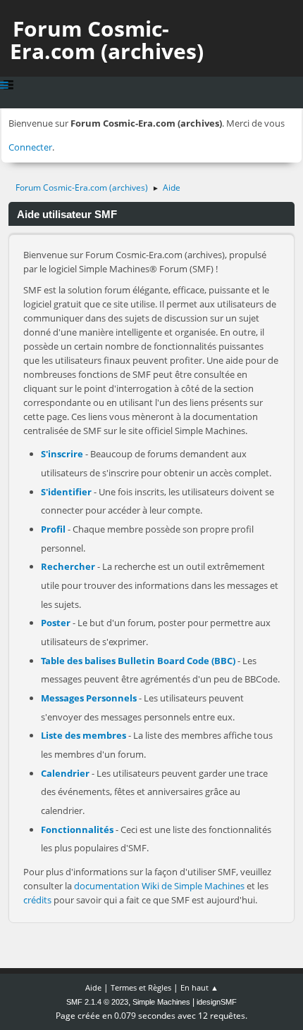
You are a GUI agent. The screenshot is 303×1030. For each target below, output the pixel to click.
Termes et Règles (141, 987)
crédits (37, 900)
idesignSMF (217, 1002)
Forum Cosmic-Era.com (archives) (107, 39)
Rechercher (68, 566)
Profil (53, 529)
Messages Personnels (89, 698)
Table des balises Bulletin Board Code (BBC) (138, 660)
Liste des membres (83, 735)
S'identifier (66, 491)
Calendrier (65, 773)
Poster (55, 622)
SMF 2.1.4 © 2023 (97, 1002)
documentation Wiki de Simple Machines (159, 885)
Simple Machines (161, 1002)
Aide (93, 987)
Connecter (30, 147)
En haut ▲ (199, 987)
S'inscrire (62, 453)
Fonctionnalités (77, 829)
